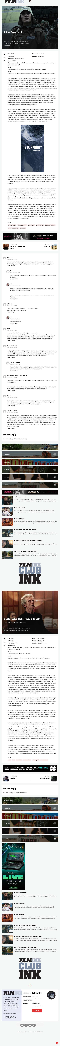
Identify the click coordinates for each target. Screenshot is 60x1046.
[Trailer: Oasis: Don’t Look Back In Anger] (7, 533)
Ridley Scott (22, 228)
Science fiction (44, 760)
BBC (13, 760)
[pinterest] (4, 61)
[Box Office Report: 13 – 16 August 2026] (7, 555)
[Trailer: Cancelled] (7, 511)
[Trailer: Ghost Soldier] (7, 500)
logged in (12, 439)
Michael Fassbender (13, 228)
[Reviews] (30, 477)
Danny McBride (39, 225)
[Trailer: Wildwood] (7, 522)
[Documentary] (30, 447)
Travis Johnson (15, 362)
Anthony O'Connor (22, 225)
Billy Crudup (31, 225)
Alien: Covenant (12, 225)
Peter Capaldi (35, 760)
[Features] (30, 454)
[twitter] (4, 57)
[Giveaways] (30, 462)
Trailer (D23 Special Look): (28, 540)
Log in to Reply (11, 265)
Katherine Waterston (50, 225)
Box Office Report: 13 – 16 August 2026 (25, 551)
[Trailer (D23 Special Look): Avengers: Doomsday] (7, 544)
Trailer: (20, 497)
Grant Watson (27, 760)
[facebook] (4, 54)
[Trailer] (30, 485)
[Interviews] (30, 469)
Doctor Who (19, 760)
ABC (9, 760)
